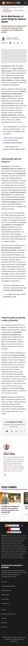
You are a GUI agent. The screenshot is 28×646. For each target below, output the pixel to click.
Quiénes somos (5, 603)
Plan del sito (4, 627)
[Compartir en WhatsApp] (17, 43)
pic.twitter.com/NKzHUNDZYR (13, 290)
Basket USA (4, 622)
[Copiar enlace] (21, 43)
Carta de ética (4, 599)
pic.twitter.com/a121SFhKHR (12, 142)
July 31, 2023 (20, 149)
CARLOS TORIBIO (13, 37)
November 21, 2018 (9, 296)
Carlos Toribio (9, 454)
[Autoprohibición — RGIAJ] (22, 525)
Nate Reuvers (5, 166)
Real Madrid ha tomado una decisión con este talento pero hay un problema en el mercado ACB (10, 509)
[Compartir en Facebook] (10, 43)
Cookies (3, 609)
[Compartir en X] (14, 43)
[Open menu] (25, 2)
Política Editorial (5, 594)
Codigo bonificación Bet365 (8, 586)
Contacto (3, 618)
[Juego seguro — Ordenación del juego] (12, 525)
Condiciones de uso (6, 590)
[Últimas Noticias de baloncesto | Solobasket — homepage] (10, 3)
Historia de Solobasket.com (8, 614)
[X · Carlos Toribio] (4, 474)
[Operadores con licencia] (14, 532)
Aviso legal (4, 581)
